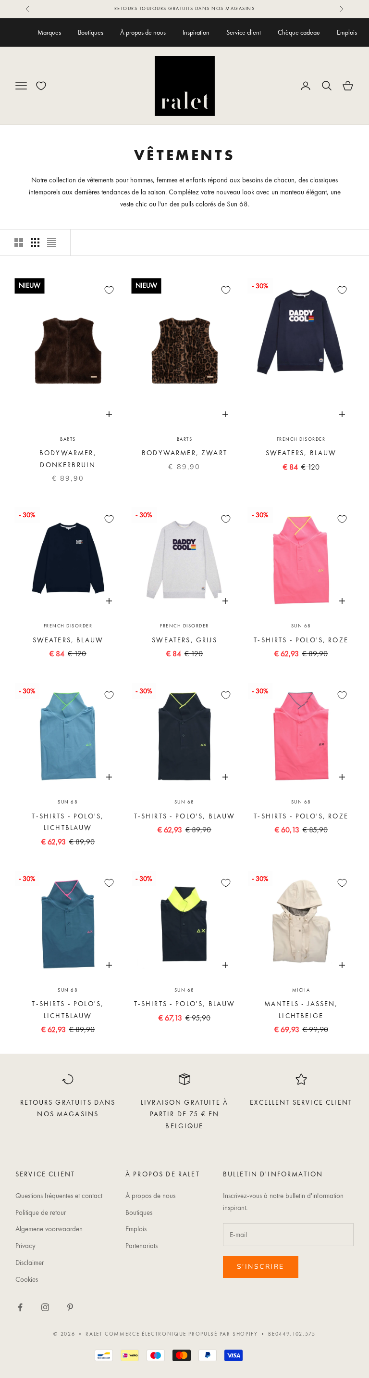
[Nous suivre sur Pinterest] (70, 1307)
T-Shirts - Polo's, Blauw (184, 816)
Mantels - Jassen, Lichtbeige (301, 1009)
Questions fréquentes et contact (58, 1195)
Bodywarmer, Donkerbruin (68, 458)
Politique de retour (40, 1212)
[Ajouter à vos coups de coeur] (109, 290)
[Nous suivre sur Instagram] (45, 1307)
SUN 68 (301, 626)
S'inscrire (260, 1266)
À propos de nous (143, 32)
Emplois (347, 32)
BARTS (68, 439)
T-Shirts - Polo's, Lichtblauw (68, 822)
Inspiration (196, 32)
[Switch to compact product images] (51, 242)
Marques (49, 32)
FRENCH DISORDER (301, 439)
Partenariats (141, 1245)
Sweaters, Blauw (301, 452)
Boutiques (90, 32)
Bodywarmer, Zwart (184, 452)
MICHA (301, 990)
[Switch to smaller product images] (35, 242)
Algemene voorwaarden (49, 1229)
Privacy (25, 1245)
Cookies (26, 1279)
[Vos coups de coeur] (41, 85)
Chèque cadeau (299, 32)
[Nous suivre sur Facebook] (20, 1307)
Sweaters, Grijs (184, 640)
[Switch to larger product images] (18, 242)
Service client (243, 32)
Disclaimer (29, 1262)
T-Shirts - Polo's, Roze (301, 640)
